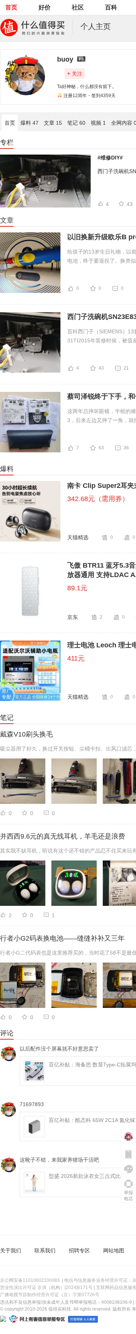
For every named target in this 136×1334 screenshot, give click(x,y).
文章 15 (53, 123)
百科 (111, 7)
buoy (65, 59)
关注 (74, 73)
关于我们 (10, 1250)
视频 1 (98, 123)
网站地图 (113, 1250)
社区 (78, 7)
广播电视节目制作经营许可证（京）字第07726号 (49, 1294)
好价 (45, 7)
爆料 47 (29, 123)
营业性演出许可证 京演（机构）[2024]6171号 (46, 1287)
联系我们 (45, 1250)
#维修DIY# (110, 158)
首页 (11, 7)
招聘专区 (79, 1250)
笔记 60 (76, 123)
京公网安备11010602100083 (30, 1280)
